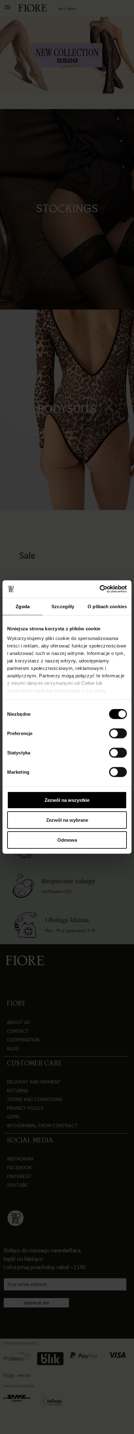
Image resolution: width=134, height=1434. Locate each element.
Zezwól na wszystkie (67, 799)
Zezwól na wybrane (67, 819)
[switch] (118, 733)
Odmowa (67, 839)
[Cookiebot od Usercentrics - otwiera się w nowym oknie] (99, 589)
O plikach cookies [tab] (107, 606)
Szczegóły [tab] (62, 606)
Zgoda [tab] (23, 606)
